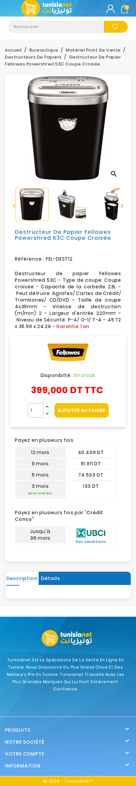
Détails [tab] (50, 578)
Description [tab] (22, 578)
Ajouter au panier (81, 410)
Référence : (30, 259)
